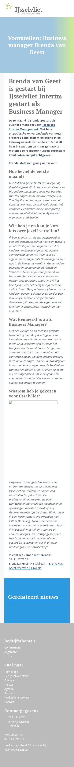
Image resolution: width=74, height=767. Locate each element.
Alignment (10, 652)
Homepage (11, 672)
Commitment (12, 647)
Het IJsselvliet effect (16, 676)
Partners (9, 693)
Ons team (10, 680)
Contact (9, 702)
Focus (8, 656)
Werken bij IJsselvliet (16, 697)
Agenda (9, 689)
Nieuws (8, 684)
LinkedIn (14, 726)
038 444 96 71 (17, 717)
